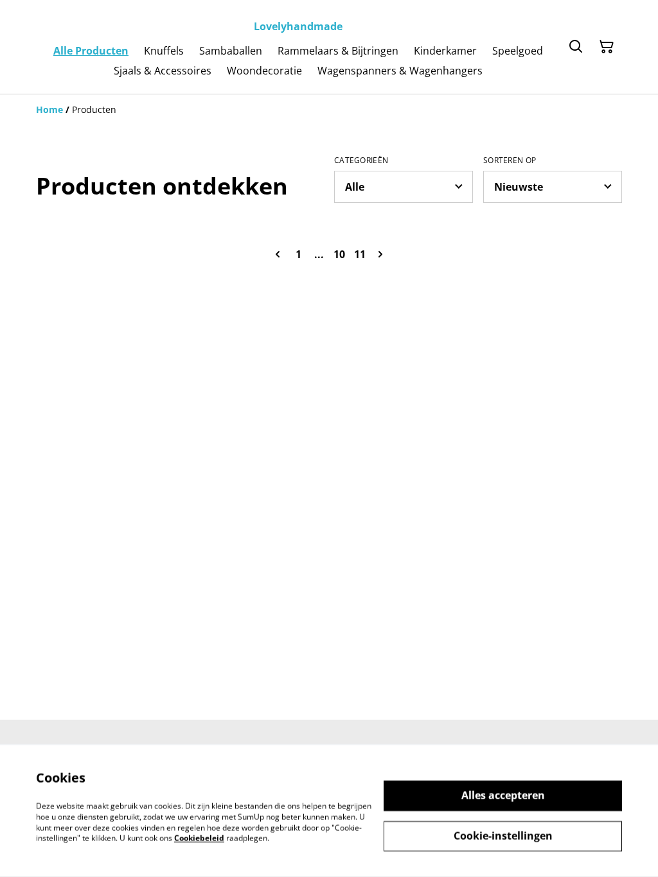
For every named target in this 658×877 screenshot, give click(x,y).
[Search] (575, 47)
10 (339, 254)
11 (360, 254)
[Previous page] (277, 254)
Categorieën (361, 160)
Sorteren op (509, 160)
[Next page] (380, 254)
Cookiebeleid (199, 838)
